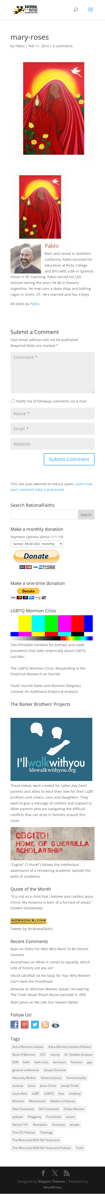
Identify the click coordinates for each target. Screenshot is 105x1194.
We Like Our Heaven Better (56, 1002)
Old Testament (49, 1109)
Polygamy (34, 1117)
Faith (26, 1062)
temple (74, 1125)
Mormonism (37, 1101)
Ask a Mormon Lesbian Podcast (69, 1047)
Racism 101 (20, 1125)
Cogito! (17, 864)
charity (55, 1054)
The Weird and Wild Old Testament (36, 1140)
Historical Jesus (51, 1078)
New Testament (23, 1109)
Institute (17, 1086)
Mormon (18, 1101)
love (61, 1093)
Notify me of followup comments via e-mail (51, 401)
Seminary (58, 1125)
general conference (25, 1070)
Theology (46, 1132)
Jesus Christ (48, 1086)
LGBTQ (49, 1093)
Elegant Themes (51, 1181)
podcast (17, 1117)
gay (89, 1062)
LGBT (89, 791)
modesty (75, 1093)
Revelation (40, 1125)
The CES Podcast (23, 1132)
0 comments (63, 46)
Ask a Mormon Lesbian (27, 1047)
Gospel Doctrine (55, 1070)
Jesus (31, 1086)
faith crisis (41, 1062)
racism (70, 1117)
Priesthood (53, 1117)
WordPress (52, 1187)
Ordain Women (74, 1109)
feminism (59, 1062)
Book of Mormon (23, 1054)
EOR (15, 1062)
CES (42, 1054)
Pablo (19, 46)
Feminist (76, 1062)
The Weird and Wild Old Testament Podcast (41, 1148)
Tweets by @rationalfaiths (31, 928)
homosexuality (76, 1078)
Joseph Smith (70, 1086)
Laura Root (19, 1093)
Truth (79, 1148)
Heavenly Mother (24, 1078)
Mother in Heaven (63, 1101)
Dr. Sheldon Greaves (78, 1054)
